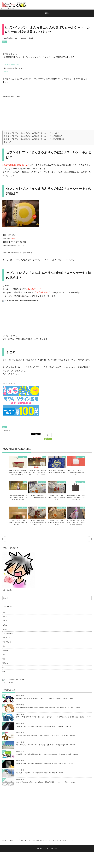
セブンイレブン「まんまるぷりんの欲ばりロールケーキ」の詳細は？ (34, 136)
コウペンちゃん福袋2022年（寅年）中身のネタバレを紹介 (56, 472)
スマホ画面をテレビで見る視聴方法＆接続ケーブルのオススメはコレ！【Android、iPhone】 (43, 754)
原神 (44, 457)
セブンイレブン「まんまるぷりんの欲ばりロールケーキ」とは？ (32, 133)
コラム (4, 625)
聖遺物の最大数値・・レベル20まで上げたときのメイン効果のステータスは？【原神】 (37, 472)
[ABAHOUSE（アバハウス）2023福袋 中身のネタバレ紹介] (76, 465)
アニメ (4, 621)
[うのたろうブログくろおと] (14, 4)
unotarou (23, 38)
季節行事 (5, 650)
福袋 (63, 457)
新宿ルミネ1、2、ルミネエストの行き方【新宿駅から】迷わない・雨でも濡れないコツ (42, 745)
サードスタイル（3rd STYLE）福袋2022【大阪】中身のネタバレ (37, 522)
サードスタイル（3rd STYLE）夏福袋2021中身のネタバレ (37, 497)
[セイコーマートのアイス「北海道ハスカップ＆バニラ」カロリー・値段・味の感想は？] (76, 517)
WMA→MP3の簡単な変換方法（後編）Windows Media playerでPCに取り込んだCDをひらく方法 (45, 707)
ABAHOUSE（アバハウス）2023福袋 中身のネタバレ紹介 (75, 472)
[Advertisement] (20, 113)
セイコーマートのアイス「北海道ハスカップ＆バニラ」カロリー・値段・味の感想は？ (76, 522)
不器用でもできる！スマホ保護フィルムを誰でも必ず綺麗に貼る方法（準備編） (40, 726)
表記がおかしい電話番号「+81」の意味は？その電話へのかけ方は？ (36, 772)
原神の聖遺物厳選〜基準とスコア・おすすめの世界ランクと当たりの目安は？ (18, 497)
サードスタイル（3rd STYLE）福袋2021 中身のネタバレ (56, 497)
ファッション (22, 457)
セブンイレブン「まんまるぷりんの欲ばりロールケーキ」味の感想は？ (35, 139)
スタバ (4, 629)
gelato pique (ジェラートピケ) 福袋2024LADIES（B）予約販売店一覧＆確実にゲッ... (18, 472)
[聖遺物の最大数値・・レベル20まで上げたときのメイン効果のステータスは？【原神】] (37, 467)
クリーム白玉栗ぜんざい (11, 64)
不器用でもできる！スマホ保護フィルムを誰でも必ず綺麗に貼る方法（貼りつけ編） (41, 763)
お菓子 (4, 612)
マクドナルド (6, 642)
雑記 (4, 41)
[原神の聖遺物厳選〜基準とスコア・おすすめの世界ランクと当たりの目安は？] (18, 488)
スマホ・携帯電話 (8, 633)
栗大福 (6, 71)
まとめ (8, 142)
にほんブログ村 (7, 682)
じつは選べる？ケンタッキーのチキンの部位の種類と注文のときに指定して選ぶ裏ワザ (42, 735)
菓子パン (5, 663)
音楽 (3, 671)
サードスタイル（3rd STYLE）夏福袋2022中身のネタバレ (57, 522)
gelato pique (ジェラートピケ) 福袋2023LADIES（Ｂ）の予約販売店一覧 (76, 497)
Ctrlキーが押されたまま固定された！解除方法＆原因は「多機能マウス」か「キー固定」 (42, 782)
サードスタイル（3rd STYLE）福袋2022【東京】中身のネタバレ (18, 522)
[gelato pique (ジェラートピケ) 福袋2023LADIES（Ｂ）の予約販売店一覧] (76, 490)
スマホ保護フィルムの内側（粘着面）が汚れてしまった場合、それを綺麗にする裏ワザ (42, 698)
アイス (82, 507)
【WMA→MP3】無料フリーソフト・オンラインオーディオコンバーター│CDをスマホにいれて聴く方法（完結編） (50, 717)
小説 (3, 655)
